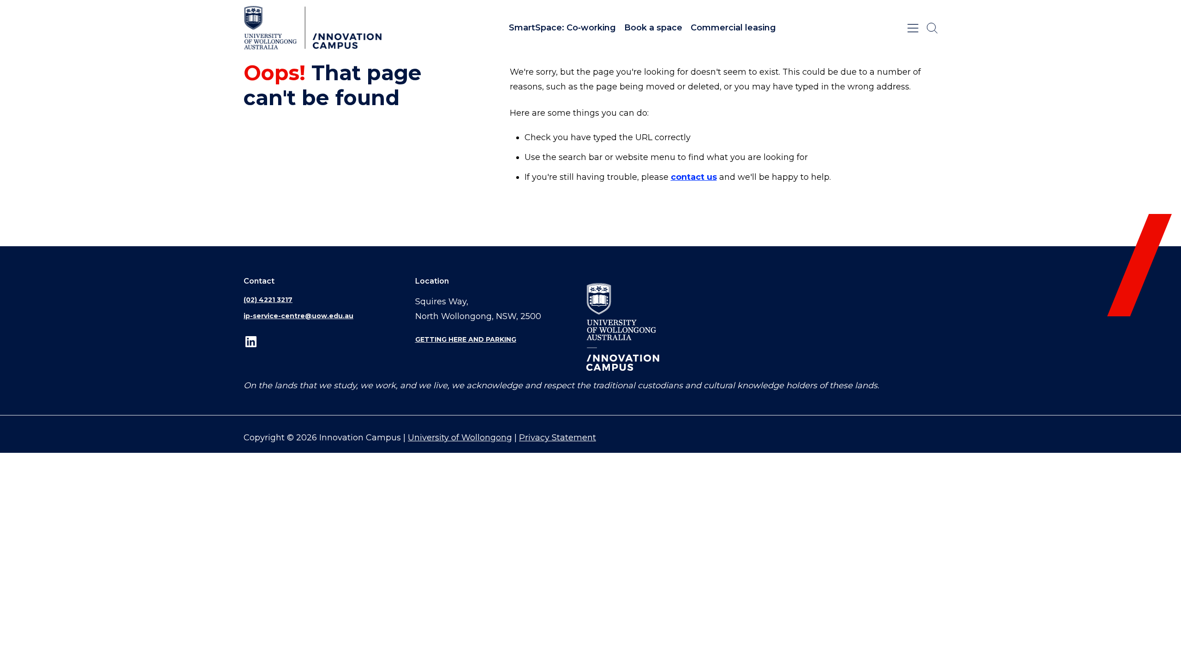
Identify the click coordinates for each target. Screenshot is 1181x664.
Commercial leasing (733, 28)
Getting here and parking (465, 339)
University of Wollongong (460, 438)
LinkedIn (251, 342)
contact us (694, 177)
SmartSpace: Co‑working (562, 28)
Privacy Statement (557, 438)
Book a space (653, 28)
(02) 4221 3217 (268, 300)
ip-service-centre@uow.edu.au (298, 316)
